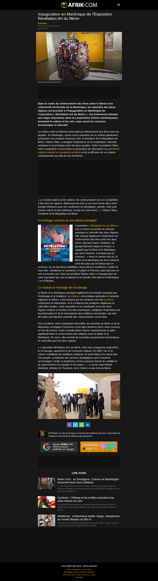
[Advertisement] (79, 92)
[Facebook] (69, 424)
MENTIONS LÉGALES (86, 572)
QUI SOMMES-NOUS (71, 572)
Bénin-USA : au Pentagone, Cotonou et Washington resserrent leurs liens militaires (88, 481)
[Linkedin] (87, 424)
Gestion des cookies (88, 575)
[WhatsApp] (81, 424)
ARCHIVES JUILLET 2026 (71, 575)
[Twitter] (75, 424)
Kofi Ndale (42, 23)
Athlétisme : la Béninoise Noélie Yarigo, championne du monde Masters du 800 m (88, 518)
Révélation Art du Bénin (103, 225)
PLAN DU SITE (86, 570)
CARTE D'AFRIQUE (73, 570)
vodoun (75, 296)
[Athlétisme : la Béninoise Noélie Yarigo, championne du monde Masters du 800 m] (46, 520)
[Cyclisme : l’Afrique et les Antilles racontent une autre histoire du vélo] (46, 502)
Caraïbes (109, 299)
